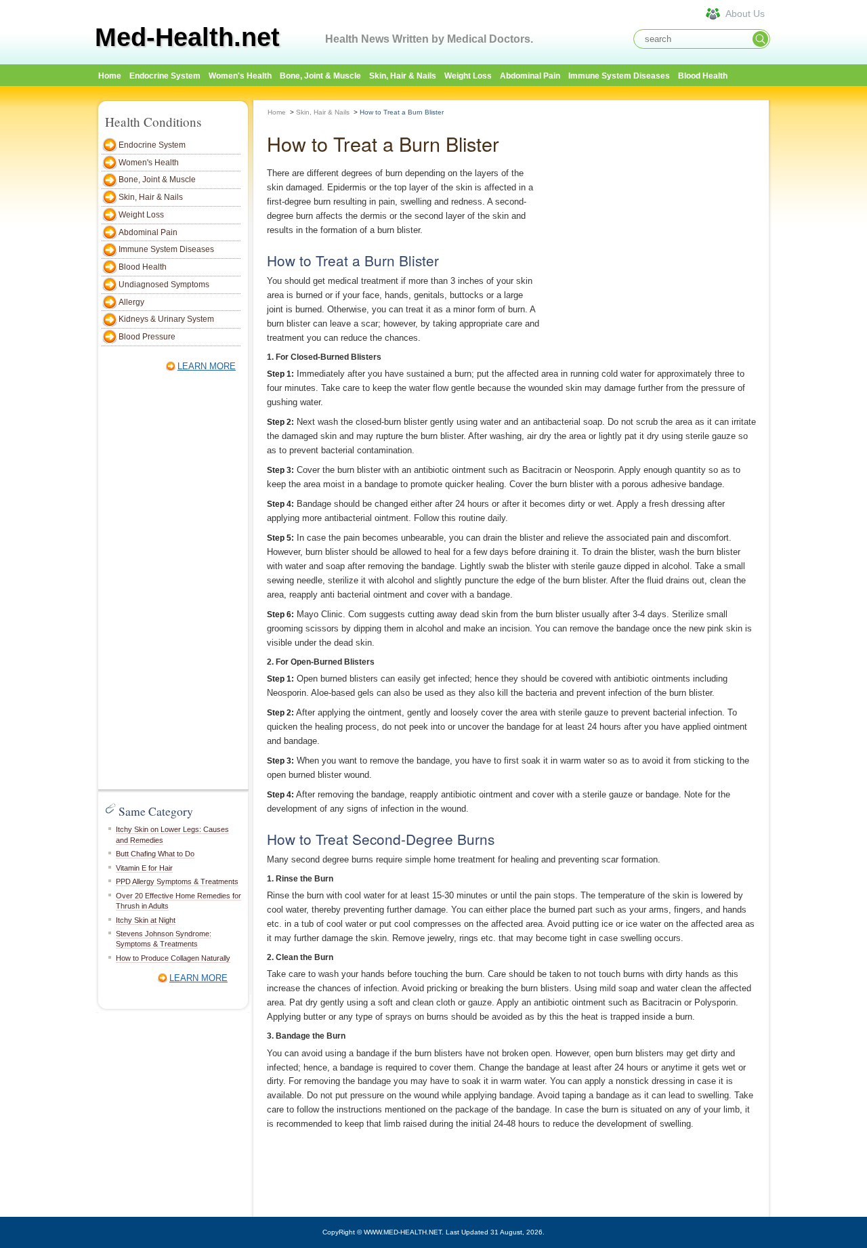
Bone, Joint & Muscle (320, 76)
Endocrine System (164, 76)
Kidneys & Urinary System (166, 319)
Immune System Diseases (619, 76)
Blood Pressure (147, 336)
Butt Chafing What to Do (155, 854)
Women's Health (240, 76)
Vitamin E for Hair (144, 868)
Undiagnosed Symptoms (164, 284)
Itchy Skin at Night (145, 920)
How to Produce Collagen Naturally (173, 958)
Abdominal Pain (530, 76)
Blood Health (702, 76)
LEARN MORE (206, 366)
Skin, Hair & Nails (402, 76)
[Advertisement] (169, 582)
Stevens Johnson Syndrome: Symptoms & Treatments (163, 939)
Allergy (131, 302)
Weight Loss (468, 76)
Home (277, 112)
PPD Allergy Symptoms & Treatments (177, 881)
